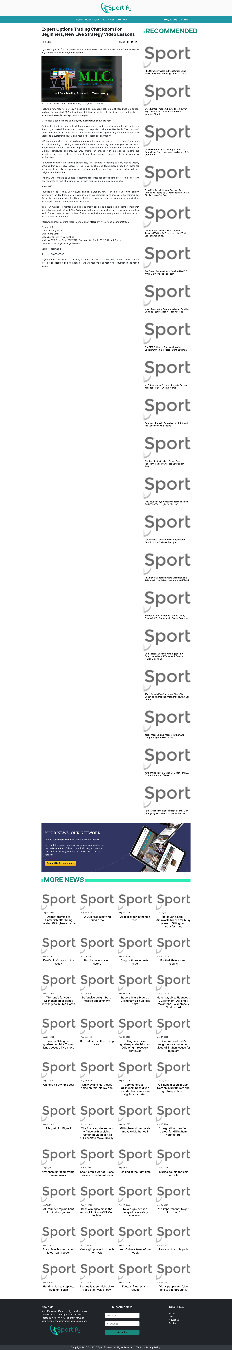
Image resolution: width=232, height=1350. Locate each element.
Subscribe (122, 1332)
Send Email (53, 233)
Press (172, 1316)
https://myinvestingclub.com (65, 243)
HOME (79, 19)
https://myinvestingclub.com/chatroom (91, 120)
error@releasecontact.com (54, 262)
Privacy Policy (153, 1347)
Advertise (174, 1320)
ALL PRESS (108, 19)
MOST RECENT (93, 19)
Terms (139, 1347)
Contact (173, 1323)
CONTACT (122, 19)
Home (172, 1313)
